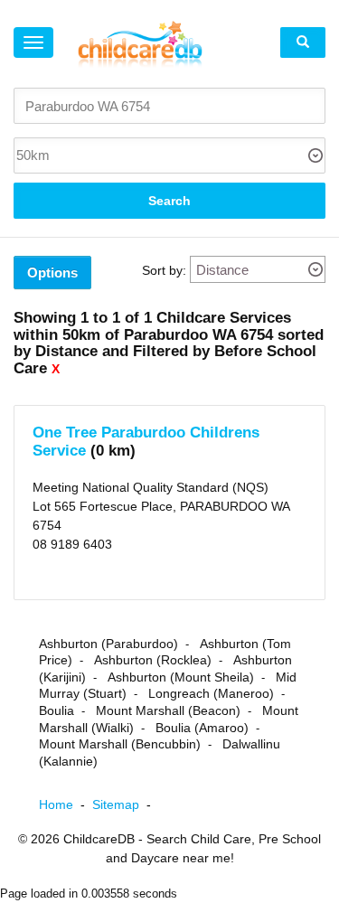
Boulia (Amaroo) (202, 727)
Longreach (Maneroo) (211, 693)
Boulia (56, 710)
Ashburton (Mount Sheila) (181, 677)
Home (65, 804)
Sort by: (164, 270)
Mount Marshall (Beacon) (168, 710)
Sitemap (125, 804)
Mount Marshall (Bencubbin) (120, 744)
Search (169, 200)
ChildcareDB (99, 839)
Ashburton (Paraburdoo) (108, 643)
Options (52, 272)
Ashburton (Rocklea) (153, 660)
